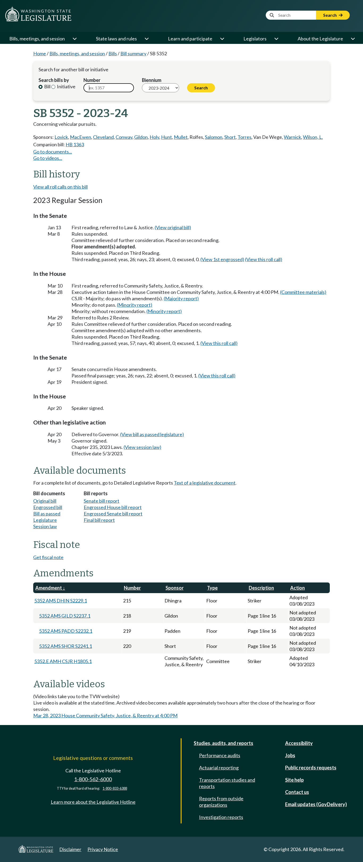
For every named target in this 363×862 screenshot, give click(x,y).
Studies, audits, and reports (223, 743)
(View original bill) (173, 227)
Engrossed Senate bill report (113, 514)
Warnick (292, 137)
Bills (112, 53)
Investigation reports (221, 817)
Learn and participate (190, 38)
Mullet (181, 137)
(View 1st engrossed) (222, 259)
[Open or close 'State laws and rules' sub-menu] (146, 38)
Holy (154, 137)
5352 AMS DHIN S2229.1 (60, 600)
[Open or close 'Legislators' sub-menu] (276, 38)
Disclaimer (70, 849)
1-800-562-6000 (93, 779)
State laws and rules (116, 38)
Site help (294, 780)
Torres (244, 137)
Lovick (61, 137)
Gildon (141, 137)
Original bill (44, 501)
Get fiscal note (48, 557)
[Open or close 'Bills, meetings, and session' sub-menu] (74, 38)
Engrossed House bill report (113, 507)
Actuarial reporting (219, 768)
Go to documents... (52, 152)
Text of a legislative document (204, 483)
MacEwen (80, 137)
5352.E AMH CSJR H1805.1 (63, 661)
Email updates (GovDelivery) (316, 804)
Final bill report (99, 520)
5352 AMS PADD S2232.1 (65, 631)
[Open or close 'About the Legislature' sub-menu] (353, 38)
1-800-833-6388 (115, 788)
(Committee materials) (303, 292)
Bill (46, 86)
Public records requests (310, 768)
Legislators (255, 38)
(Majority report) (181, 298)
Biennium (151, 80)
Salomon (213, 137)
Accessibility (299, 743)
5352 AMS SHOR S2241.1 (65, 646)
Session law (45, 526)
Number (91, 80)
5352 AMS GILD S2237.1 (64, 616)
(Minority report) (134, 305)
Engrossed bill (47, 507)
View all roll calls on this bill (60, 187)
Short (230, 137)
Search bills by (54, 80)
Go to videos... (47, 158)
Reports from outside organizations (221, 802)
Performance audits (219, 755)
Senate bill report (101, 501)
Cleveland (103, 137)
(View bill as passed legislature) (152, 434)
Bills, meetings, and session (37, 38)
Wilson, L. (313, 137)
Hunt (166, 137)
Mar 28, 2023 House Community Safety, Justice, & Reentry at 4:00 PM (105, 715)
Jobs (290, 755)
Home (39, 53)
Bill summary (133, 53)
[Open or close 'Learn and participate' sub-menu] (222, 38)
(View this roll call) (263, 259)
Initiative (65, 86)
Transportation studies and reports (227, 783)
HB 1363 (75, 144)
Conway (124, 137)
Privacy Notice (102, 849)
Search (330, 15)
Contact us (297, 792)
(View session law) (142, 447)
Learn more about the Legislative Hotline (93, 802)
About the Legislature (320, 38)
